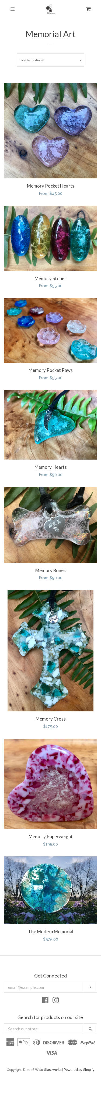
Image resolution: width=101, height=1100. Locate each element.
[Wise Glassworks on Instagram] (56, 1001)
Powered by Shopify (79, 1070)
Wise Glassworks (48, 1070)
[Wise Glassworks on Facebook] (45, 1001)
